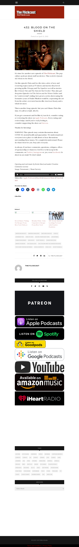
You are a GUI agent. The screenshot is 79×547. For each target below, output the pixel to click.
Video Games (25, 474)
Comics (25, 457)
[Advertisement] (39, 426)
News (36, 464)
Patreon (44, 123)
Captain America (57, 454)
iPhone (34, 460)
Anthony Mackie (46, 233)
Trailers (55, 471)
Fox (48, 457)
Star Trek (18, 471)
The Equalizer (31, 243)
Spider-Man (54, 467)
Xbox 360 (49, 474)
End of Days (29, 236)
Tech (42, 471)
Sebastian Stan (51, 240)
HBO (59, 457)
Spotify (39, 178)
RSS (16, 180)
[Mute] (56, 175)
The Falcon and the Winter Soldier (49, 243)
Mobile (57, 460)
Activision (25, 454)
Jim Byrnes (55, 236)
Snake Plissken (20, 243)
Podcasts (18, 467)
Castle (56, 233)
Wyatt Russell (57, 247)
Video (17, 474)
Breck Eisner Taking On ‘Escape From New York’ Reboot (22, 223)
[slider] (60, 174)
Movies (18, 464)
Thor (48, 471)
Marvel (50, 460)
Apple (40, 454)
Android (33, 454)
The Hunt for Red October (24, 247)
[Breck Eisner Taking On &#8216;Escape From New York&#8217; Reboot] (22, 215)
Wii (43, 474)
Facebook (56, 152)
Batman (47, 454)
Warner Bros (36, 474)
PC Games (43, 464)
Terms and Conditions (34, 545)
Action (18, 454)
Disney (36, 457)
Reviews (26, 467)
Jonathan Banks (21, 240)
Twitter (30, 152)
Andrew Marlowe (33, 233)
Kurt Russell (40, 240)
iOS (24, 460)
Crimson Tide (20, 236)
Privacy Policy (47, 545)
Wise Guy (48, 247)
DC (30, 457)
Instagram (37, 152)
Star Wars (27, 471)
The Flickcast (56, 256)
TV (60, 471)
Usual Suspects (39, 247)
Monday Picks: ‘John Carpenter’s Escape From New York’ (38, 223)
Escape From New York (42, 236)
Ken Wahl (31, 240)
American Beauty (21, 233)
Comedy (18, 457)
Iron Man (42, 460)
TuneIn (59, 178)
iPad (28, 460)
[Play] (17, 175)
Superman (36, 471)
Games (53, 457)
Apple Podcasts (41, 118)
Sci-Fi (33, 467)
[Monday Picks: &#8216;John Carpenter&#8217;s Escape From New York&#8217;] (39, 215)
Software (45, 467)
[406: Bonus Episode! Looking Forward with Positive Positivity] (56, 215)
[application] (39, 175)
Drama (42, 457)
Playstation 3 (53, 464)
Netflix (29, 464)
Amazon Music (49, 178)
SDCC (38, 467)
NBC (23, 464)
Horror (18, 460)
